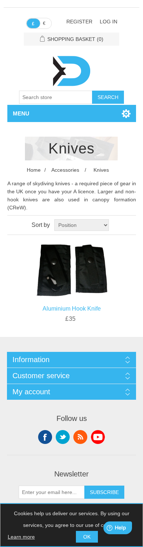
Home (34, 170)
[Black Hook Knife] (71, 268)
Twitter (63, 437)
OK (87, 537)
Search (108, 97)
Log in (108, 21)
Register (79, 21)
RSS (80, 437)
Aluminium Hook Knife (72, 308)
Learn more (21, 537)
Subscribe (104, 492)
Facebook (45, 437)
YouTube (98, 437)
